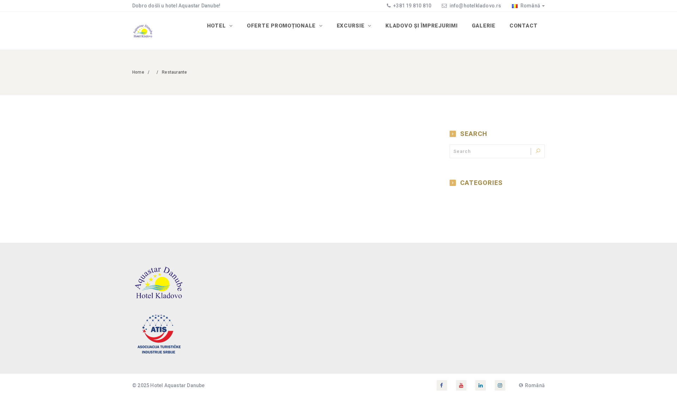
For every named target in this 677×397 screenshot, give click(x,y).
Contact (524, 26)
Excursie (351, 26)
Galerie (483, 26)
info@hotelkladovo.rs (475, 5)
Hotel (217, 26)
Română (529, 5)
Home (138, 72)
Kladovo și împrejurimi (421, 26)
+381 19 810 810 (411, 5)
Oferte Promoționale (282, 26)
